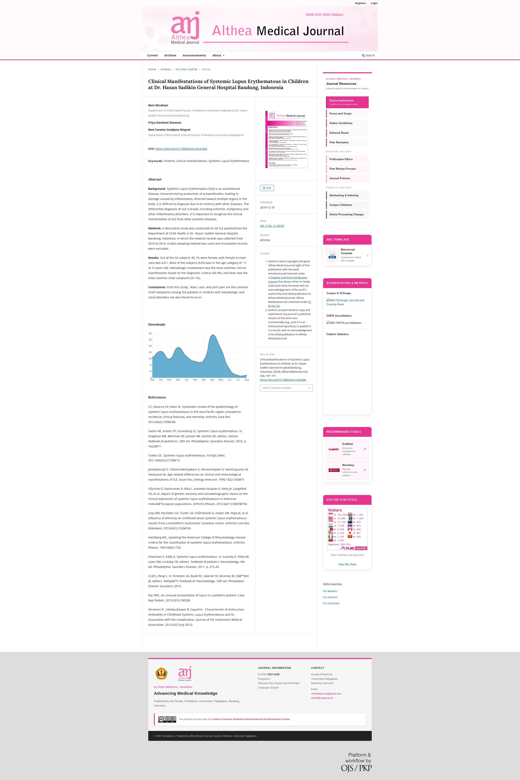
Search (370, 55)
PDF (268, 188)
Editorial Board (339, 132)
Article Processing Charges (346, 214)
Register (360, 3)
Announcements (194, 55)
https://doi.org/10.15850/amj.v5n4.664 (181, 149)
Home (152, 69)
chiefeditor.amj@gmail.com (326, 693)
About (217, 55)
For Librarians (331, 603)
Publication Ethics (341, 159)
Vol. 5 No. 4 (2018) (186, 69)
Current (152, 55)
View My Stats (347, 564)
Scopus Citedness (340, 204)
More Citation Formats (277, 387)
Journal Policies (339, 178)
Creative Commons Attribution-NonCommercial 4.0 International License (251, 719)
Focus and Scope (340, 113)
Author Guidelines (340, 123)
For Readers (330, 591)
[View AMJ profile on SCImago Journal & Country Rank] (347, 302)
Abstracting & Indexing (343, 195)
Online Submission (343, 102)
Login (374, 3)
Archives (170, 55)
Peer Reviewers (339, 142)
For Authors (330, 597)
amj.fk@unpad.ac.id (322, 698)
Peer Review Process (342, 168)
